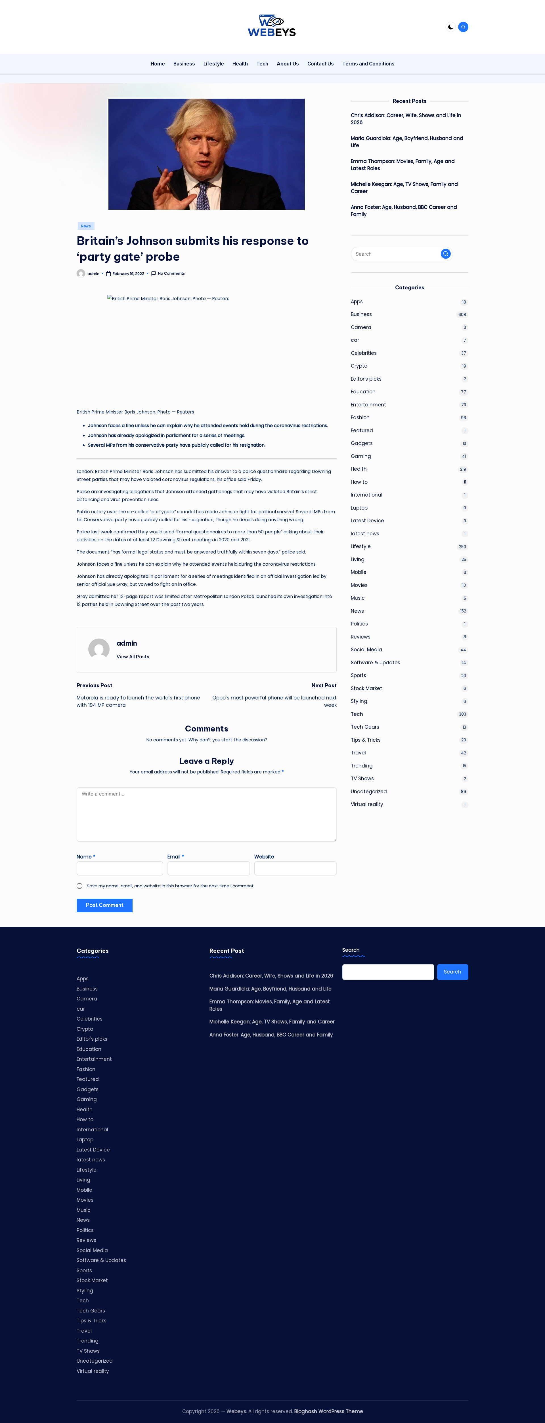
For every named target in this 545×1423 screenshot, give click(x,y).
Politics (359, 623)
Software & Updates (375, 662)
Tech (357, 714)
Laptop (359, 507)
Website (264, 856)
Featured (362, 430)
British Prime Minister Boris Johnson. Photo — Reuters (135, 412)
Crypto (359, 365)
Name (86, 856)
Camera (361, 327)
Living (357, 559)
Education (363, 391)
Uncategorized (369, 791)
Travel (358, 752)
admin (127, 643)
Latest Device (367, 520)
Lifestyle (361, 546)
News (86, 226)
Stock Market (366, 688)
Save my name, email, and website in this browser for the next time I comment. (171, 886)
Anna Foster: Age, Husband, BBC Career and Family (404, 210)
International (366, 494)
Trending (362, 765)
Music (358, 598)
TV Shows (362, 778)
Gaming (361, 456)
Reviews (360, 636)
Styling (359, 701)
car (355, 340)
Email (175, 856)
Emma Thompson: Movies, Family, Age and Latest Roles (403, 165)
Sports (358, 675)
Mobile (358, 572)
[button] (133, 656)
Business (361, 314)
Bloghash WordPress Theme (328, 1411)
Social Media (366, 649)
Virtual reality (367, 804)
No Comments (171, 273)
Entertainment (368, 404)
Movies (359, 585)
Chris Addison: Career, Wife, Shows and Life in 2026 (406, 119)
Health (359, 469)
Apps (357, 301)
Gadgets (362, 443)
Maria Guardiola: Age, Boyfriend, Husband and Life (407, 142)
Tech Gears (365, 727)
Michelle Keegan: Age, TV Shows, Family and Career (404, 188)
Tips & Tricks (366, 739)
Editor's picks (366, 378)
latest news (365, 533)
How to (359, 481)
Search (351, 950)
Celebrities (364, 352)
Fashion (360, 417)
